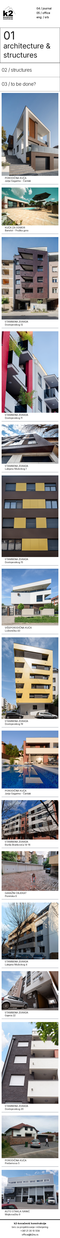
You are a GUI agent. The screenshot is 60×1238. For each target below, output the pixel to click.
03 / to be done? (19, 84)
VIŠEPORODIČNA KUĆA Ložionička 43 (18, 629)
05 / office (43, 13)
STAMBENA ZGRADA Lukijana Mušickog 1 (16, 467)
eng (39, 17)
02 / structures (17, 70)
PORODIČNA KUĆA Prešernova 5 (15, 1162)
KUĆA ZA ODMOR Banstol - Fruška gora (16, 229)
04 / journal (44, 8)
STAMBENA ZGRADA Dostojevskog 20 (16, 1107)
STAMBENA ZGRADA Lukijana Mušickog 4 (16, 963)
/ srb (46, 17)
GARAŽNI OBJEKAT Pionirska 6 (16, 895)
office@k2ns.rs (30, 1234)
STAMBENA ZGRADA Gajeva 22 (16, 1014)
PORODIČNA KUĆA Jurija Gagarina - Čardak (18, 179)
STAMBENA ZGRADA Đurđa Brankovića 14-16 (17, 843)
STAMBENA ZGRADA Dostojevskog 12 (16, 323)
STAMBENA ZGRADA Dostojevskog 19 (16, 723)
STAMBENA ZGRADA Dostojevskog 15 (16, 561)
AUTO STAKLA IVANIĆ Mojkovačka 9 (17, 1213)
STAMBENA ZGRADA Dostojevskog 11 (16, 416)
